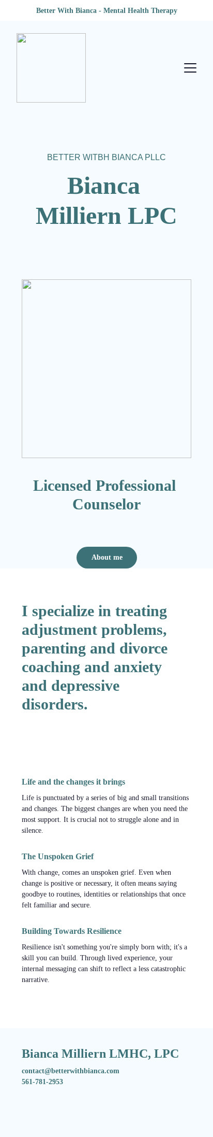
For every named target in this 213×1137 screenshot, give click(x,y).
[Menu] (190, 68)
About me (107, 557)
